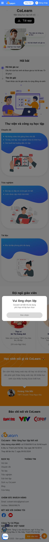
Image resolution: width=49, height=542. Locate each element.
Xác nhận (24, 315)
